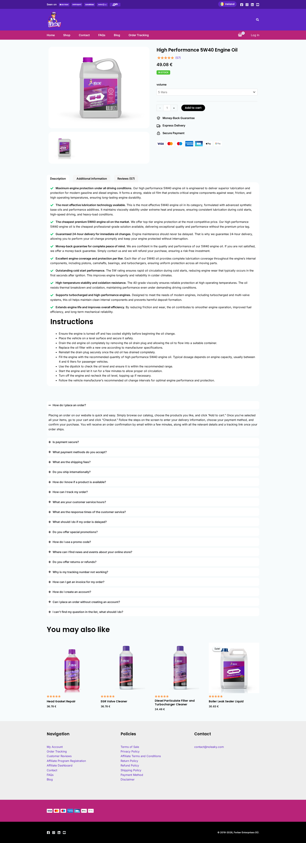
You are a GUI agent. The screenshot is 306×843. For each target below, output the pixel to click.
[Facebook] (241, 4)
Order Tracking (139, 35)
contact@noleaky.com (209, 747)
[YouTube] (257, 4)
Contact (84, 35)
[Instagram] (247, 4)
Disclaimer (128, 779)
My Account (55, 747)
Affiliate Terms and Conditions (141, 756)
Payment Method (132, 775)
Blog (117, 35)
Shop (66, 35)
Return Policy (129, 761)
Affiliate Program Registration (66, 761)
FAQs (101, 35)
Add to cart (193, 108)
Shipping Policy (131, 770)
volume (161, 84)
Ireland (229, 4)
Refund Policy (130, 765)
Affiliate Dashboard (59, 765)
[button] (257, 20)
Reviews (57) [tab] (126, 178)
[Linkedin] (252, 4)
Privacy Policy (130, 751)
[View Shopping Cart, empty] (240, 35)
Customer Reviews (59, 756)
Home (51, 35)
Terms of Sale (130, 747)
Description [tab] (58, 178)
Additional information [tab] (91, 178)
